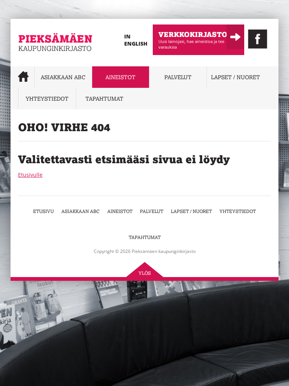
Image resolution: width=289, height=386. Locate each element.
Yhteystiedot (47, 98)
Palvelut (178, 77)
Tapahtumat (104, 98)
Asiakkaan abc (63, 77)
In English (136, 40)
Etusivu (43, 211)
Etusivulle (30, 174)
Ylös (144, 273)
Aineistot (120, 77)
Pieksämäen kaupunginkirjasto (41, 62)
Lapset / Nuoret (235, 77)
